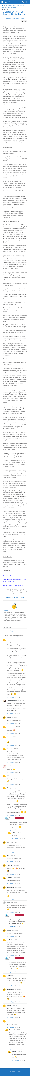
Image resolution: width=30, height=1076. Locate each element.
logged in (13, 631)
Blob (7, 2)
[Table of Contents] (22, 21)
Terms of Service (19, 1073)
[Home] (2, 5)
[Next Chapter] (20, 18)
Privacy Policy (10, 1073)
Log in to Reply (10, 697)
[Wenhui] (14, 608)
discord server (21, 637)
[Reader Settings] (25, 21)
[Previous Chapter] (10, 18)
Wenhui (6, 610)
